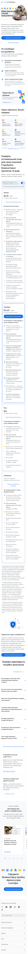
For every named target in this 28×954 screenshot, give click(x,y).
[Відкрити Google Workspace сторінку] (9, 2)
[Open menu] (2, 2)
